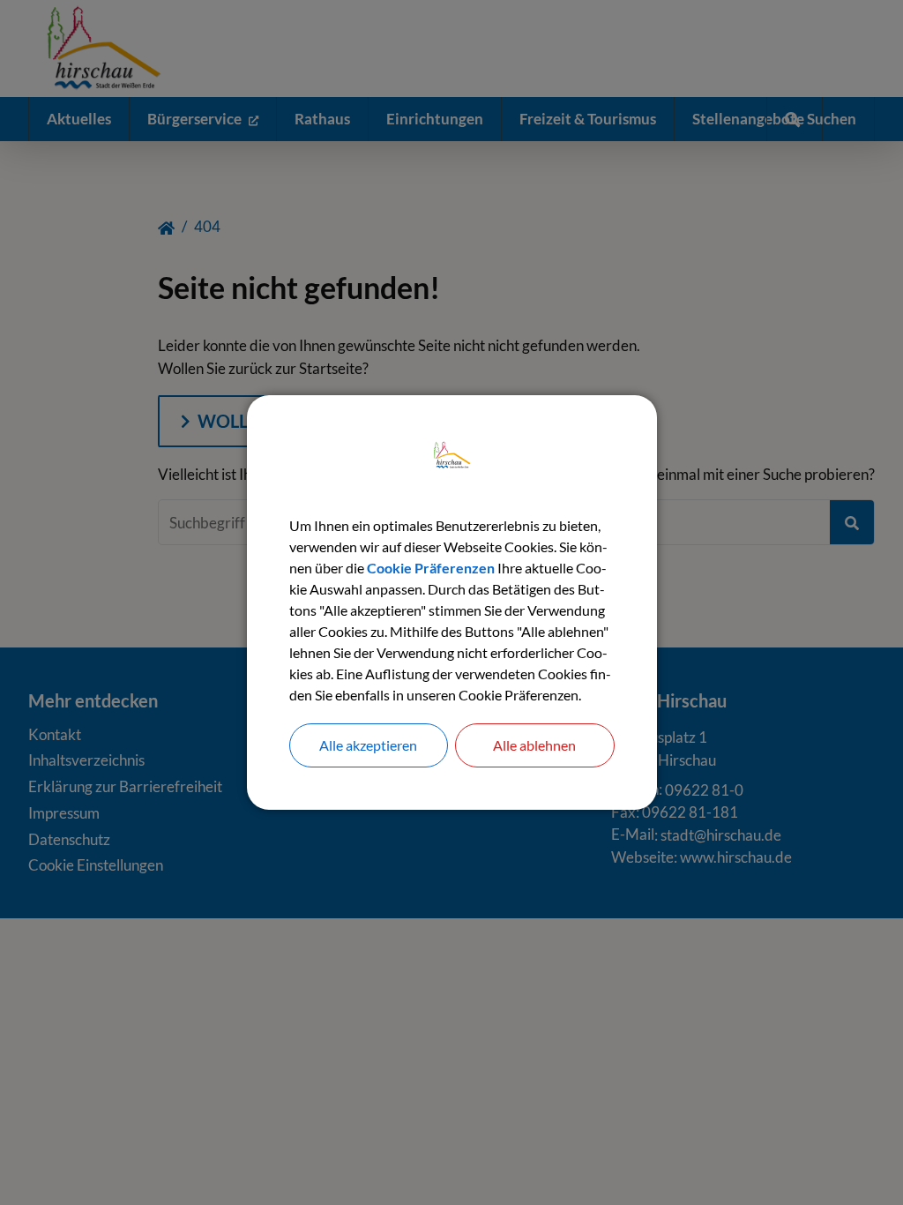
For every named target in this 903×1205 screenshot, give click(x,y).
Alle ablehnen (534, 745)
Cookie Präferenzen (431, 567)
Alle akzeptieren (368, 745)
